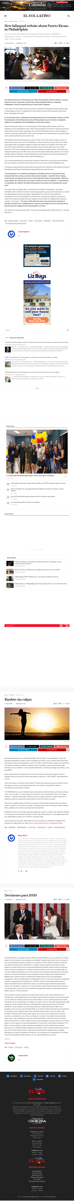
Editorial (11, 1047)
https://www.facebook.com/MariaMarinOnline (48, 823)
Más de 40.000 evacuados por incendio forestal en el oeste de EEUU (37, 570)
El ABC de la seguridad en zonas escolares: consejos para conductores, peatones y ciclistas (31, 357)
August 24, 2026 (20, 566)
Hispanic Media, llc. (51, 1196)
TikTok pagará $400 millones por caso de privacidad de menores (37, 577)
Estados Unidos (13, 21)
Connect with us (9, 514)
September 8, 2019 (21, 43)
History (31, 221)
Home (6, 21)
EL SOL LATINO (36, 15)
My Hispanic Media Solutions (37, 1181)
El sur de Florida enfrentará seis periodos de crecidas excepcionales (33, 496)
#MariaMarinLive (22, 827)
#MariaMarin (12, 827)
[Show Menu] (5, 16)
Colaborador (9, 899)
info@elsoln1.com (37, 1150)
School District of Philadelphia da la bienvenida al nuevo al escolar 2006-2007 (41, 584)
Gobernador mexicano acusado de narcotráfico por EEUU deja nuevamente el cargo (38, 483)
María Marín (9, 703)
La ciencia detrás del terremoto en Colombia (25, 502)
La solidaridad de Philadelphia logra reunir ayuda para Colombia (30, 475)
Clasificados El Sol (37, 1175)
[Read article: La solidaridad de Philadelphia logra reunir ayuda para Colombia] (37, 452)
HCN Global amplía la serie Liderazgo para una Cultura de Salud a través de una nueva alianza (32, 372)
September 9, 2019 (21, 703)
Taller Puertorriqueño (58, 221)
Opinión (11, 891)
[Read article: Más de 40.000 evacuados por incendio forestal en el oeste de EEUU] (10, 571)
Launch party (38, 221)
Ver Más (37, 388)
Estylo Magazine (37, 1171)
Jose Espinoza (10, 43)
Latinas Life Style (37, 1173)
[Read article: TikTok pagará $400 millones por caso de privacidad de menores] (10, 578)
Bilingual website (13, 221)
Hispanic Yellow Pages (37, 1177)
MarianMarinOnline (60, 827)
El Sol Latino (23, 221)
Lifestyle (11, 695)
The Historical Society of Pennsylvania (15, 223)
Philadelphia (22, 21)
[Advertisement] (19, 406)
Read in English (10, 1043)
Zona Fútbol (37, 1179)
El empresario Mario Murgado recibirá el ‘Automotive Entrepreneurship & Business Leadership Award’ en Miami (36, 342)
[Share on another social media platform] (68, 91)
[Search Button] (68, 16)
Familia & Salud (19, 695)
